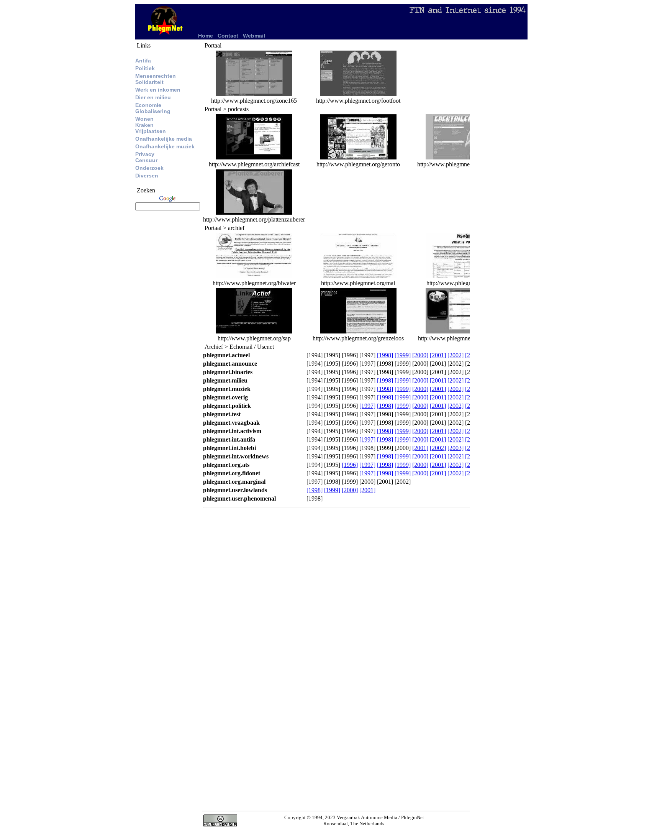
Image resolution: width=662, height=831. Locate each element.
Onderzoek (149, 168)
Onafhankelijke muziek (165, 146)
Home (206, 36)
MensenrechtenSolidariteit (155, 79)
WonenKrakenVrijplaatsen (150, 125)
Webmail (254, 36)
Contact (228, 36)
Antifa (143, 60)
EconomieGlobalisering (152, 108)
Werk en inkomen (157, 90)
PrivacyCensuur (146, 157)
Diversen (146, 175)
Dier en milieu (153, 97)
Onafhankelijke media (163, 139)
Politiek (145, 68)
